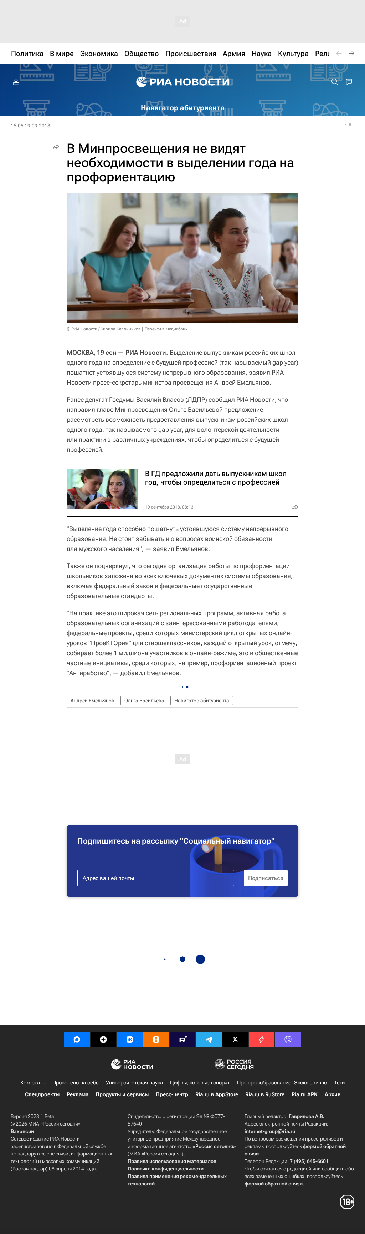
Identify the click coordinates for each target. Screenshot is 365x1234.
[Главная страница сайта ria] (182, 82)
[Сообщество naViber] (288, 1039)
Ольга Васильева (144, 700)
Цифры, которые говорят (200, 1082)
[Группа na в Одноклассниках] (156, 1039)
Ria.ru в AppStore (216, 1094)
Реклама (77, 1094)
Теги (339, 1082)
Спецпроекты (42, 1094)
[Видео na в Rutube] (182, 1039)
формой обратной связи (274, 1184)
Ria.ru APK (305, 1094)
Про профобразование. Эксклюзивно (282, 1082)
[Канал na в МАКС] (77, 1039)
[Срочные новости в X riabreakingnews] (261, 1039)
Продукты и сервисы (122, 1094)
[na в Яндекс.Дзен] (103, 1039)
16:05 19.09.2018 (30, 125)
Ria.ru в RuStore (264, 1094)
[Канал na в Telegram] (209, 1039)
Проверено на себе (75, 1082)
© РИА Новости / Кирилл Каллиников (104, 329)
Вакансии (22, 1131)
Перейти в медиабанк (166, 329)
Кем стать (32, 1082)
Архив (332, 1094)
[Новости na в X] (235, 1039)
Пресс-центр (172, 1094)
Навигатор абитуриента (201, 700)
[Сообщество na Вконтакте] (130, 1039)
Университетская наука (134, 1082)
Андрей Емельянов (92, 700)
